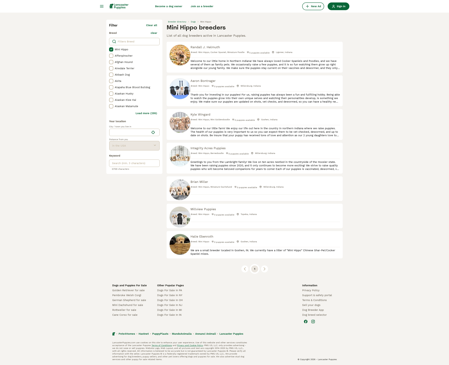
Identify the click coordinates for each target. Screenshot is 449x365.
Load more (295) (146, 113)
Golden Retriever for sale (128, 290)
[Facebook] (305, 321)
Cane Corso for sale (125, 314)
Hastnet (144, 333)
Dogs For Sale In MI (169, 310)
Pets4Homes (127, 333)
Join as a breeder (202, 6)
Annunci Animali (205, 333)
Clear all (151, 25)
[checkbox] (111, 49)
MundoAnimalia (182, 333)
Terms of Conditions (162, 345)
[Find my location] (153, 132)
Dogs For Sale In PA (169, 290)
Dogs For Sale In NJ (169, 305)
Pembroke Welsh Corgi (126, 295)
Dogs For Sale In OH (170, 300)
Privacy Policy (311, 290)
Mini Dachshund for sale (127, 305)
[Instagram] (313, 321)
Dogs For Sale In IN (169, 314)
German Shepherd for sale (129, 300)
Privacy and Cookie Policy (190, 345)
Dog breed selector (314, 314)
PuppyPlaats (160, 333)
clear (154, 33)
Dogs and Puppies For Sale (129, 285)
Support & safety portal (317, 295)
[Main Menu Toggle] (101, 6)
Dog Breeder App (313, 310)
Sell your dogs (311, 305)
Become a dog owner (168, 6)
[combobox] (129, 132)
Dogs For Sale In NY (169, 295)
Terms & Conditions (314, 300)
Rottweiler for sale (124, 310)
